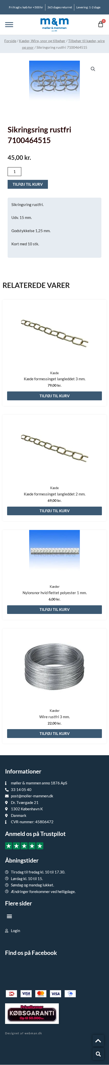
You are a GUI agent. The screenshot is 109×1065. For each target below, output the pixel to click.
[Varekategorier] (9, 24)
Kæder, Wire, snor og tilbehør (42, 41)
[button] (93, 69)
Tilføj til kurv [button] (55, 395)
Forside (10, 41)
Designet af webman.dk (23, 1033)
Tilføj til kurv (28, 184)
